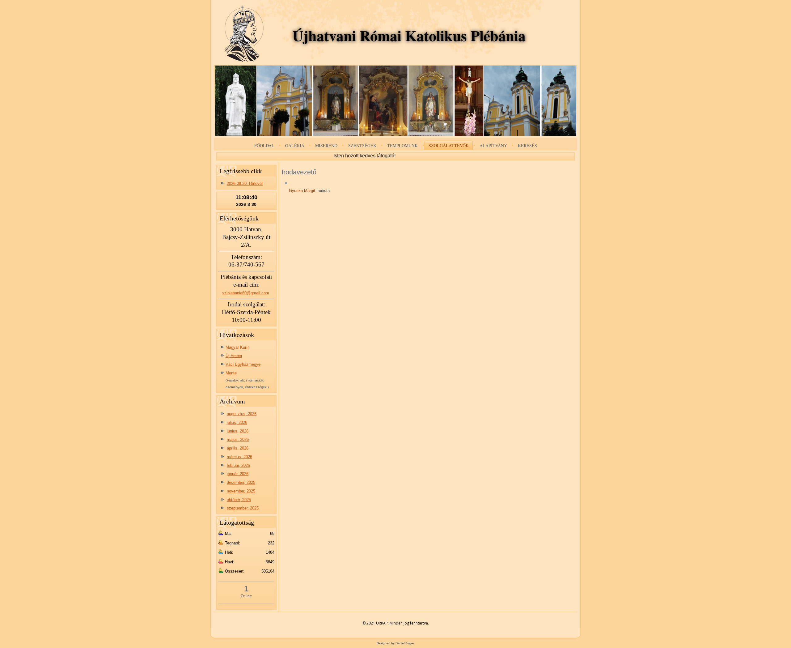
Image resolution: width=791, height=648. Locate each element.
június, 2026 (237, 431)
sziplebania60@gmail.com (245, 293)
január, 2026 (237, 473)
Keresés (527, 145)
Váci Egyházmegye (243, 364)
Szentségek (362, 145)
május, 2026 (238, 439)
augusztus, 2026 (241, 413)
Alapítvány (493, 145)
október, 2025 (239, 499)
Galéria (294, 145)
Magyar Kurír (237, 347)
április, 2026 (237, 448)
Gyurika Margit (302, 190)
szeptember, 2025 (243, 508)
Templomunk (402, 145)
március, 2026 (239, 456)
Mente (231, 373)
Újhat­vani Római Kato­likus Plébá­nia (409, 35)
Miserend (326, 145)
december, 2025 (241, 482)
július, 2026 (237, 422)
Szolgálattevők (449, 145)
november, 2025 (241, 491)
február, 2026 (238, 465)
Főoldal (264, 145)
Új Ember (234, 355)
